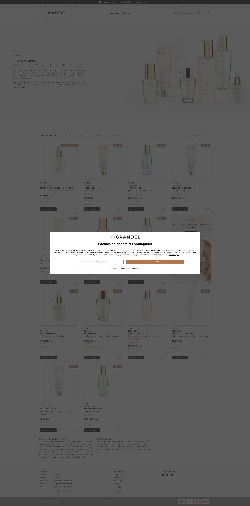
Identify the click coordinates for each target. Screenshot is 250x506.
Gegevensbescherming (130, 268)
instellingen (174, 255)
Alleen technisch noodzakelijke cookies (95, 262)
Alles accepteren (155, 262)
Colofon (113, 268)
